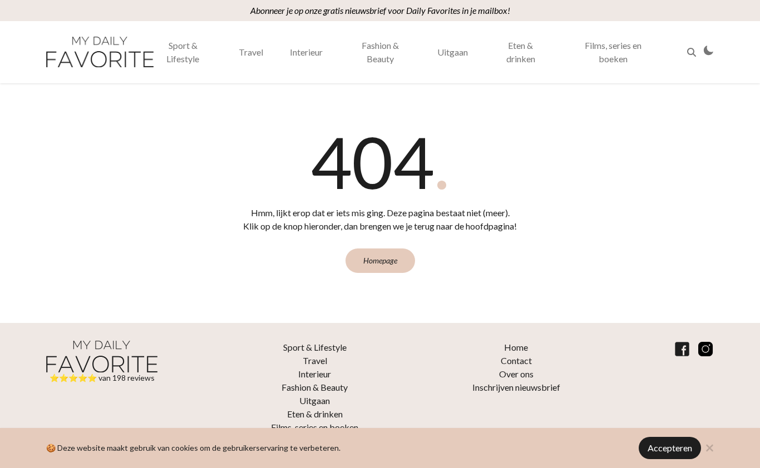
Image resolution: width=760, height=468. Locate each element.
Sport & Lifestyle (182, 52)
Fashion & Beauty (380, 52)
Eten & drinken (520, 52)
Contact (516, 360)
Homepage (380, 260)
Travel (251, 52)
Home (516, 347)
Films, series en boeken (613, 52)
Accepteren (670, 447)
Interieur (306, 52)
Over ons (516, 374)
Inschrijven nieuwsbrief (516, 387)
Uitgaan (452, 52)
